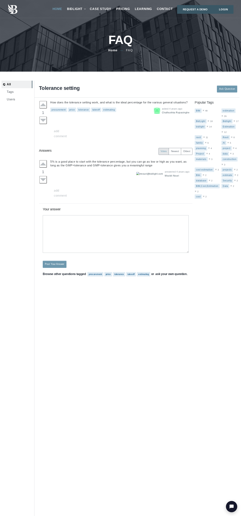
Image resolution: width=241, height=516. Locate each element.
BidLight (74, 9)
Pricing (123, 9)
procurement (59, 109)
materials (201, 159)
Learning (143, 9)
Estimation (228, 126)
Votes (164, 151)
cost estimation (204, 169)
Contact (165, 9)
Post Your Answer (54, 264)
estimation (228, 110)
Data (225, 186)
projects (227, 169)
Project (200, 153)
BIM (198, 110)
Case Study (100, 9)
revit (198, 137)
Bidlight (227, 121)
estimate (227, 175)
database (201, 180)
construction (229, 159)
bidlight (200, 126)
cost (198, 196)
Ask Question (227, 88)
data (225, 153)
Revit (226, 137)
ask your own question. (171, 274)
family (199, 143)
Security (227, 180)
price (72, 109)
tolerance (83, 109)
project (226, 148)
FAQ (129, 50)
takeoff (96, 109)
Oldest (186, 151)
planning (201, 148)
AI (224, 143)
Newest (175, 151)
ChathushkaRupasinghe (176, 112)
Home (57, 9)
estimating (109, 109)
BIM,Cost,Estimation (207, 186)
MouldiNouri (172, 175)
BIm (198, 175)
